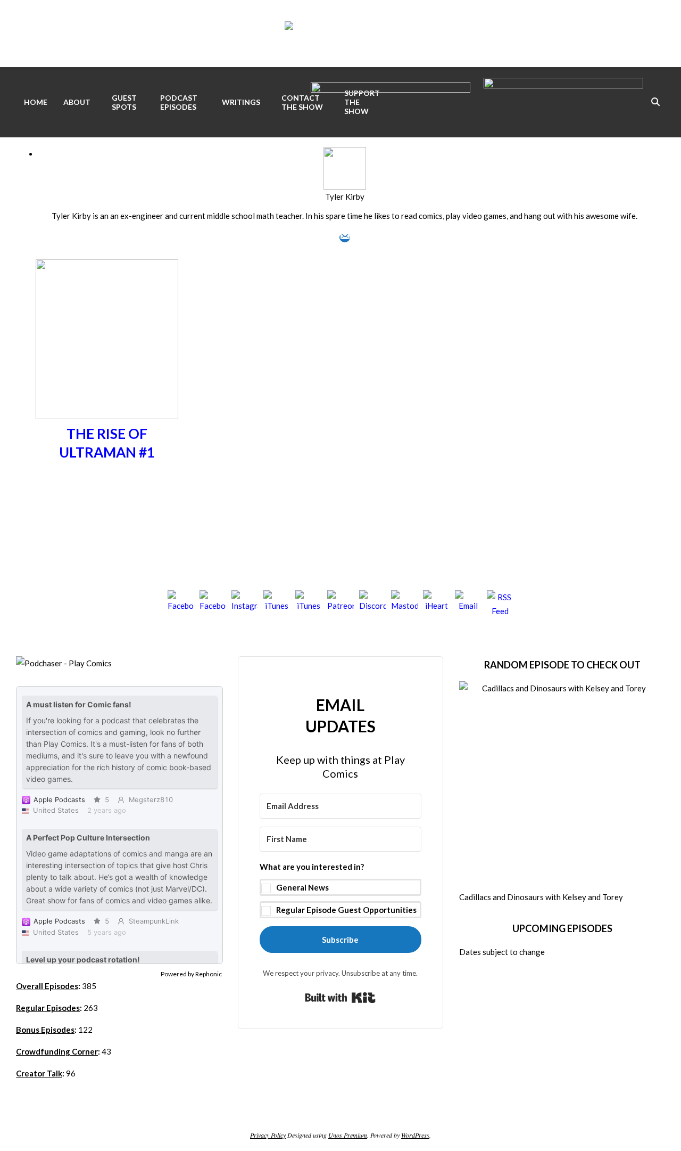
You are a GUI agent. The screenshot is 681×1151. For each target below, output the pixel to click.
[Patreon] (340, 603)
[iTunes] (276, 603)
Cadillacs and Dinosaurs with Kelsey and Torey (541, 897)
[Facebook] (181, 603)
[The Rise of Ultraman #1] (107, 266)
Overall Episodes (47, 986)
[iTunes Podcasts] (308, 603)
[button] (341, 889)
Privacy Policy (268, 1135)
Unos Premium (347, 1135)
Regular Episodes (48, 1008)
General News (302, 887)
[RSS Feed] (500, 603)
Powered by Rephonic (191, 974)
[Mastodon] (404, 603)
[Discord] (372, 603)
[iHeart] (436, 603)
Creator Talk (39, 1073)
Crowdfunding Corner (57, 1051)
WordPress (415, 1135)
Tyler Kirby (344, 196)
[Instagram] (244, 603)
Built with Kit (340, 997)
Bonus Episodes (45, 1029)
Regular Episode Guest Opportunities (346, 910)
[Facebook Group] (213, 603)
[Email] (344, 237)
